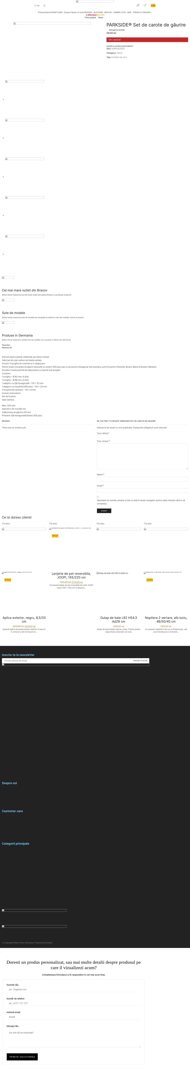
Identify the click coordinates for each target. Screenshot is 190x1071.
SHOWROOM (126, 5)
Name (100, 474)
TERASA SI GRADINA (141, 12)
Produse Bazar (44, 12)
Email (100, 486)
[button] (120, 46)
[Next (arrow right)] (1, 952)
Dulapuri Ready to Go (73, 12)
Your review (103, 441)
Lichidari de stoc (119, 57)
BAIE (129, 12)
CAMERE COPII (119, 12)
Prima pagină (90, 17)
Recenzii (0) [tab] (7, 347)
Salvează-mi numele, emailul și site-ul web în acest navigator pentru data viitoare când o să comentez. (141, 502)
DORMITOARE (56, 12)
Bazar (100, 17)
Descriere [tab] (6, 345)
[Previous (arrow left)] (0, 952)
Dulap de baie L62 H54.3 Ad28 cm (118, 619)
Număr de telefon (15, 998)
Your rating (103, 433)
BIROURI (108, 12)
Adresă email (13, 1012)
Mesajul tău (12, 1026)
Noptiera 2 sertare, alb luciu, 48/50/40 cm (166, 619)
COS (153, 5)
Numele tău (12, 985)
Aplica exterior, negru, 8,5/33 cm (24, 619)
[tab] (95, 345)
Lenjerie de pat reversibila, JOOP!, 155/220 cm (71, 575)
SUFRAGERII (87, 12)
